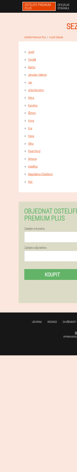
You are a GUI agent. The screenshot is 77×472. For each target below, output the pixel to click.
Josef (31, 52)
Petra (31, 98)
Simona (32, 159)
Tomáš (32, 59)
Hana (31, 136)
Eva (30, 128)
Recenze (52, 322)
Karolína (32, 105)
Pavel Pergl (34, 151)
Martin (31, 67)
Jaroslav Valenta (37, 75)
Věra (30, 143)
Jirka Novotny (36, 90)
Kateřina (33, 166)
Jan (30, 82)
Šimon (32, 113)
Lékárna (37, 322)
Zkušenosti (69, 322)
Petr (30, 182)
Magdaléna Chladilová (40, 174)
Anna (31, 120)
